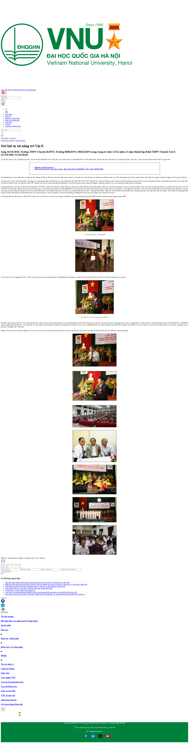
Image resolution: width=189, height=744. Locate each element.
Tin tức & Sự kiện (7, 141)
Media (4, 655)
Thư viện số (5, 90)
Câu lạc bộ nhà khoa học (12, 682)
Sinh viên (8, 122)
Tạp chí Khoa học (9, 686)
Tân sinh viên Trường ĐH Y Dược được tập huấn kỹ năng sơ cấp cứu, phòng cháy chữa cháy (37, 582)
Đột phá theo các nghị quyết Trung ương (19, 621)
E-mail (20, 90)
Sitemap (33, 90)
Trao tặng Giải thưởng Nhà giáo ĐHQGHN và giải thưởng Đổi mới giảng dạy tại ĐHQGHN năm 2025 (41, 592)
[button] (94, 601)
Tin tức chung (20, 141)
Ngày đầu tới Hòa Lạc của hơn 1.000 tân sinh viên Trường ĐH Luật (28, 588)
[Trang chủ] (66, 88)
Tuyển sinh (6, 625)
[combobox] (4, 93)
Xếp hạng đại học (9, 700)
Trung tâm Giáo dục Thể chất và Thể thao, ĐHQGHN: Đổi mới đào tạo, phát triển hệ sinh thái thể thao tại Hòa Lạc (45, 594)
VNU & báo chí (8, 695)
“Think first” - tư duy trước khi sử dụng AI (20, 590)
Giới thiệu (8, 114)
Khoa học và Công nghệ (12, 647)
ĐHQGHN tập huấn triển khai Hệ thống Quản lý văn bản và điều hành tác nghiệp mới (35, 586)
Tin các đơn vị (7, 664)
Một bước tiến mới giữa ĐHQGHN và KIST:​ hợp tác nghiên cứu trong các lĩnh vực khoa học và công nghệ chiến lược (46, 584)
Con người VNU (8, 677)
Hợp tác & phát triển (12, 120)
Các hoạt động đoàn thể (12, 704)
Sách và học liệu (8, 691)
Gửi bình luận (6, 572)
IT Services (26, 90)
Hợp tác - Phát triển (10, 638)
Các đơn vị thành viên (12, 126)
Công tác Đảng (7, 669)
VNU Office (13, 90)
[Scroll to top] (3, 709)
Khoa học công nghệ (12, 118)
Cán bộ (7, 124)
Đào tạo (8, 116)
